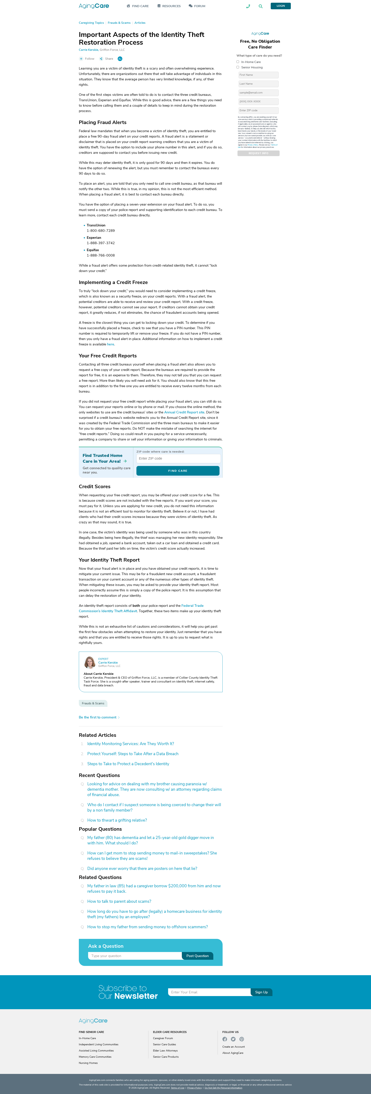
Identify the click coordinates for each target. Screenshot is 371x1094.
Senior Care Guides (164, 1044)
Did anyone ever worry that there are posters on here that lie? (142, 868)
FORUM (199, 6)
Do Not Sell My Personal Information (223, 1087)
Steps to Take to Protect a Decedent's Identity (128, 764)
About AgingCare (232, 1053)
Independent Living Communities (98, 1044)
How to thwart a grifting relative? (117, 820)
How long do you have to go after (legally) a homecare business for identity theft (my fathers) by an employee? (154, 914)
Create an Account (233, 1047)
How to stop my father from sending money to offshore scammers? (147, 927)
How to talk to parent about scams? (119, 901)
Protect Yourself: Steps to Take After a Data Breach (133, 754)
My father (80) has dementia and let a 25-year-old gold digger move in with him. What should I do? (150, 840)
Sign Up (261, 992)
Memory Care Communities (95, 1057)
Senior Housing (252, 67)
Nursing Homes (88, 1063)
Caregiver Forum (163, 1038)
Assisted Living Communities (96, 1050)
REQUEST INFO (258, 153)
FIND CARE (177, 471)
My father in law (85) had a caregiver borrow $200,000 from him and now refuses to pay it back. (154, 888)
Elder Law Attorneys (165, 1050)
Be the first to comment (97, 717)
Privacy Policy (253, 145)
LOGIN (281, 6)
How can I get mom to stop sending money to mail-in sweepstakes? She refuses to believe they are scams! (152, 855)
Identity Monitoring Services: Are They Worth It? (130, 743)
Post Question (197, 956)
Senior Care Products (166, 1057)
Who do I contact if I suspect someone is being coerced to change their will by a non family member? (154, 807)
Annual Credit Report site (184, 412)
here (110, 344)
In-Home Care (251, 62)
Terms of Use (177, 1087)
